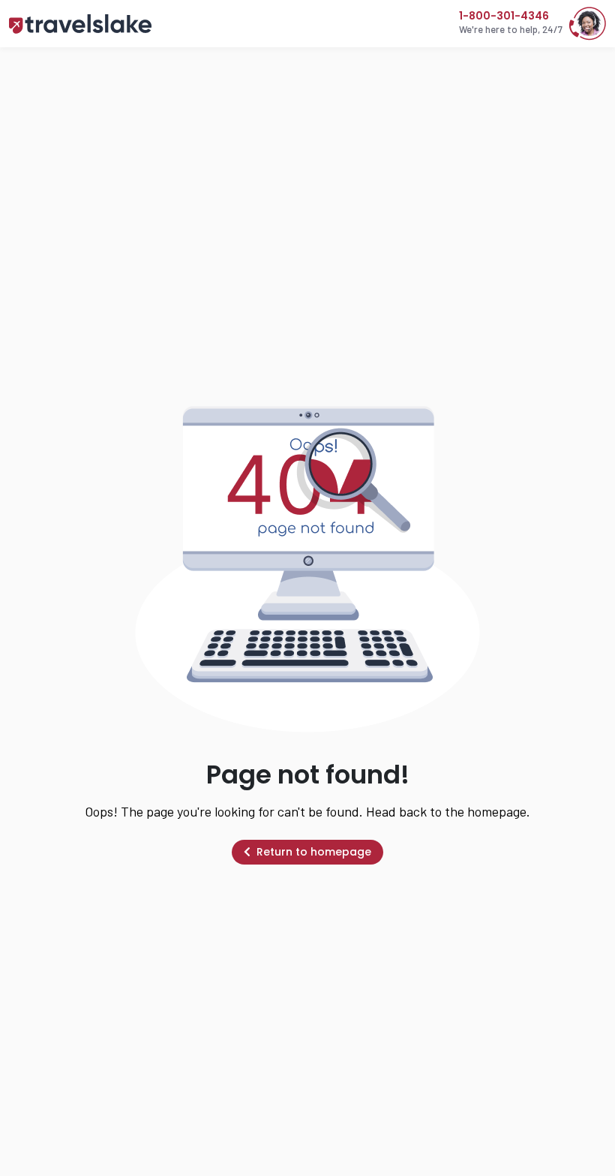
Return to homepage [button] (313, 851)
